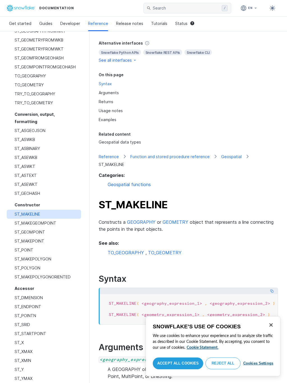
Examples (107, 119)
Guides (45, 23)
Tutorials (159, 23)
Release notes (129, 23)
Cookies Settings (258, 363)
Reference (98, 23)
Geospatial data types (120, 142)
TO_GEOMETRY (165, 252)
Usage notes (111, 110)
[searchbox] (186, 8)
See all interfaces (115, 60)
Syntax (105, 83)
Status (181, 23)
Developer (70, 23)
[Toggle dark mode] (272, 8)
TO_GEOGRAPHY (126, 252)
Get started (20, 23)
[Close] (271, 325)
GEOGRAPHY (141, 222)
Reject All (223, 363)
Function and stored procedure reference (170, 156)
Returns (106, 101)
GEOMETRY (175, 222)
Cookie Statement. (202, 348)
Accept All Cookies (178, 363)
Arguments (109, 92)
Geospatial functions (129, 184)
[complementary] (188, 51)
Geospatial (231, 156)
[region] (213, 346)
